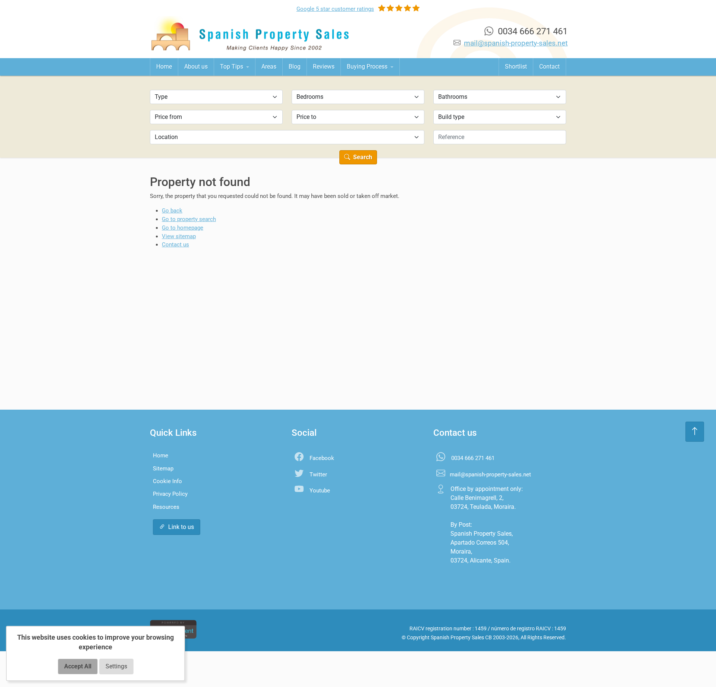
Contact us (175, 244)
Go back (172, 210)
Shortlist (516, 66)
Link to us (181, 526)
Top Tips (232, 66)
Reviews (324, 66)
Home (164, 66)
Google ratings (335, 9)
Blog (295, 66)
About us (196, 66)
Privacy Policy (170, 494)
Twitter (318, 474)
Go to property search (189, 219)
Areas (268, 66)
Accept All (77, 666)
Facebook (322, 458)
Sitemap (163, 468)
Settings (116, 666)
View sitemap (179, 236)
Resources (166, 507)
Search (362, 157)
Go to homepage (182, 227)
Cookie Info (167, 481)
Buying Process (368, 66)
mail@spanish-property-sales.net (516, 43)
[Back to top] (694, 432)
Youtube (320, 490)
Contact (549, 66)
